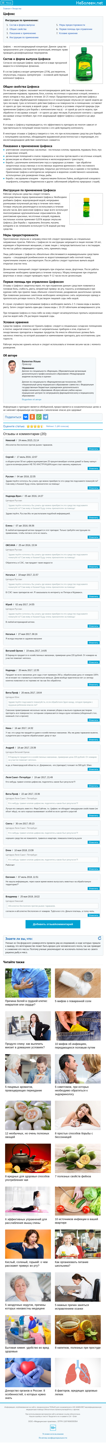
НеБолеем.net (89, 3)
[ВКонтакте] (25, 417)
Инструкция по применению (24, 37)
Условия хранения (68, 33)
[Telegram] (45, 417)
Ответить (93, 449)
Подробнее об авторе (31, 399)
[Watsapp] (39, 417)
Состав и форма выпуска (22, 24)
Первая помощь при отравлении (75, 29)
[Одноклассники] (32, 417)
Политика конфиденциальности (53, 1438)
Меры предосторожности (72, 24)
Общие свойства (18, 29)
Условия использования (52, 1434)
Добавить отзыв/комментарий (53, 924)
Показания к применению (23, 33)
